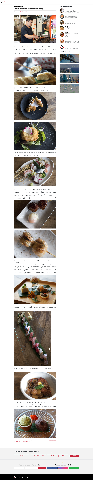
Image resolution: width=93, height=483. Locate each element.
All (65, 45)
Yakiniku (66, 32)
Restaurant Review (18, 6)
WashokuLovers (23, 11)
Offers (62, 455)
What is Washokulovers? (85, 1)
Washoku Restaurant (19, 1)
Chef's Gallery (27, 1)
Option (51, 455)
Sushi (66, 14)
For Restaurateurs (77, 1)
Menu (91, 1)
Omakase (67, 8)
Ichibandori (17, 45)
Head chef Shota (35, 48)
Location (21, 455)
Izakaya (66, 20)
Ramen (66, 26)
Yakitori (66, 38)
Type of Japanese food (38, 455)
